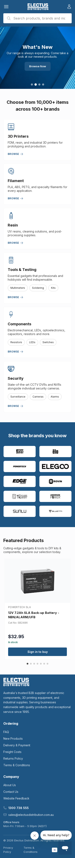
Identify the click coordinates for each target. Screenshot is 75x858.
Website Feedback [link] (16, 798)
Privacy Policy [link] (8, 849)
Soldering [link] (38, 287)
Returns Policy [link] (13, 758)
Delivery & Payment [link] (16, 745)
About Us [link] (9, 785)
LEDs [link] (32, 342)
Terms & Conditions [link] (16, 765)
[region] (37, 58)
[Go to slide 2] (36, 84)
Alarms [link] (55, 396)
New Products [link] (13, 738)
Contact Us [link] (10, 791)
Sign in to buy (38, 652)
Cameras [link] (38, 396)
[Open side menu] (6, 7)
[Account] (69, 6)
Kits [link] (53, 287)
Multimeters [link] (17, 287)
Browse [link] (13, 153)
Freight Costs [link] (12, 752)
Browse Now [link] (37, 66)
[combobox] (37, 18)
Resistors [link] (16, 342)
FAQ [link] (6, 732)
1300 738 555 (18, 808)
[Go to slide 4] (43, 84)
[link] (38, 6)
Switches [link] (48, 342)
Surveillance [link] (17, 396)
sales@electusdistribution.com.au (31, 814)
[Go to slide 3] (39, 84)
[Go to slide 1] (32, 84)
